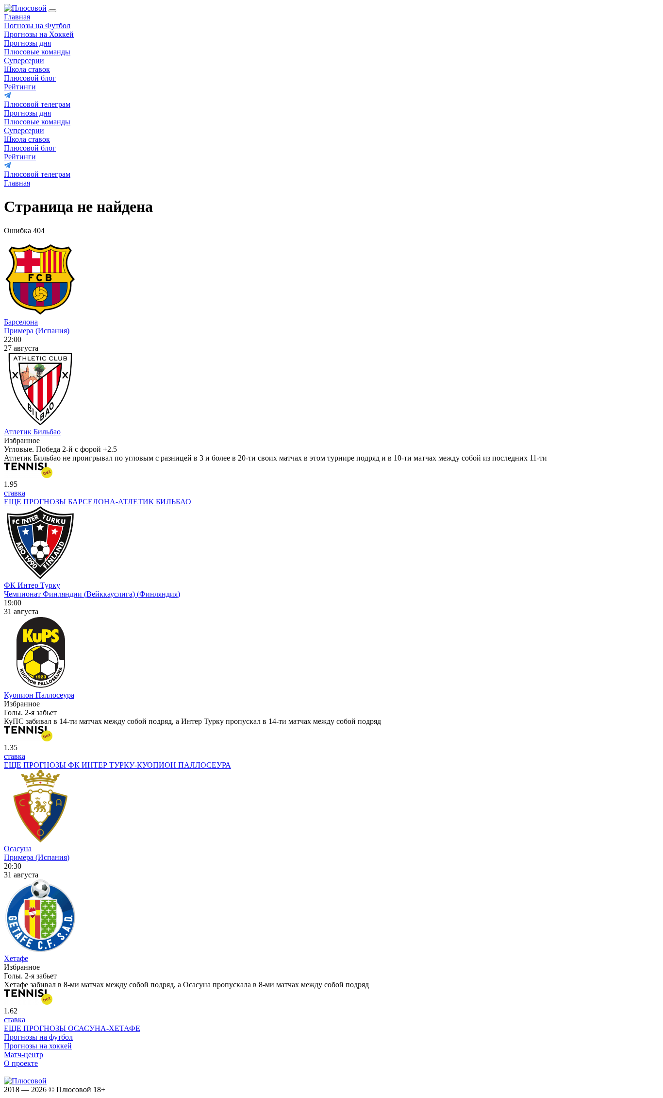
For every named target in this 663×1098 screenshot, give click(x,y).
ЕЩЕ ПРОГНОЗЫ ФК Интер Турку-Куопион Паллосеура (117, 765)
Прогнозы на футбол (38, 1037)
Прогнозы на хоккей (38, 1046)
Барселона (21, 322)
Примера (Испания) (36, 330)
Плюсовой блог (30, 78)
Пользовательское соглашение (161, 1089)
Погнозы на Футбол (37, 25)
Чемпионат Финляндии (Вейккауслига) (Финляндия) (92, 594)
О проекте (21, 1063)
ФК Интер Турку (32, 585)
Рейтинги (20, 87)
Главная (17, 17)
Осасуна (18, 848)
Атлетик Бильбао (32, 432)
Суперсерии (24, 60)
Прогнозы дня (27, 43)
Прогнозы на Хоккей (39, 34)
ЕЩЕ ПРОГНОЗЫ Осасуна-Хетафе (72, 1028)
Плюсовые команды (37, 52)
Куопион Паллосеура (39, 695)
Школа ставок (27, 69)
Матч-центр (23, 1054)
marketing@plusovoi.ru (40, 1072)
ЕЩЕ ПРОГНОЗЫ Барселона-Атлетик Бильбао (97, 502)
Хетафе (16, 958)
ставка (14, 493)
